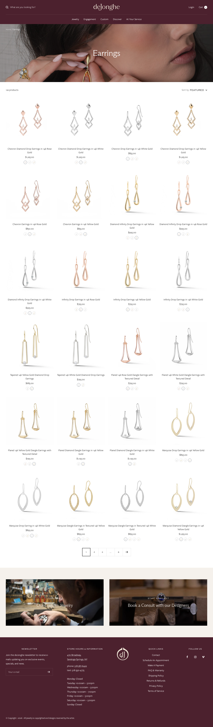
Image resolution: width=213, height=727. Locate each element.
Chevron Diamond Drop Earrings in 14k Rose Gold (30, 150)
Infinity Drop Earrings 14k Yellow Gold (132, 299)
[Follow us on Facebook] (187, 657)
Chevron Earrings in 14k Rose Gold (30, 224)
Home (8, 29)
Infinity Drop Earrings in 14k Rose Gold (81, 299)
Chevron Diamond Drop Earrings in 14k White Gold (80, 150)
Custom (104, 19)
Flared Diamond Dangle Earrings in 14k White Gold (132, 452)
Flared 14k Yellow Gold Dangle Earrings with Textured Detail (29, 452)
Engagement (90, 19)
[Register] (49, 672)
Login (191, 7)
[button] (25, 162)
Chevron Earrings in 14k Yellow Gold (81, 224)
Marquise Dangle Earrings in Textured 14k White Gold (132, 527)
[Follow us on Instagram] (195, 657)
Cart (202, 7)
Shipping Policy (156, 675)
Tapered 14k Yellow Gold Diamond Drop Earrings (29, 376)
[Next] (127, 552)
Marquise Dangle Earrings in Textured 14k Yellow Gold (81, 527)
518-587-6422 (80, 666)
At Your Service (134, 19)
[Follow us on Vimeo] (203, 657)
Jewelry (75, 19)
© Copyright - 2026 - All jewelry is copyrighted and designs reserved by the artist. (40, 718)
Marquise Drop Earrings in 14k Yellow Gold (183, 450)
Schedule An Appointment (156, 660)
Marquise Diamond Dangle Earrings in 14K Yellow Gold (183, 527)
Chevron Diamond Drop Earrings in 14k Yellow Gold (183, 150)
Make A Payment (156, 665)
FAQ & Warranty (156, 670)
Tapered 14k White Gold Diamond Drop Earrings (81, 375)
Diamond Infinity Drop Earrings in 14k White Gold (29, 301)
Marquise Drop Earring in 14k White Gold (29, 525)
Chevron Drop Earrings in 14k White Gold (132, 148)
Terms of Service (156, 691)
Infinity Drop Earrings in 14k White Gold (183, 299)
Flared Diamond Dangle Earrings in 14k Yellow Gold (80, 452)
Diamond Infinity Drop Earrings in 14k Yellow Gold (132, 226)
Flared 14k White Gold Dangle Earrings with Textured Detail (183, 376)
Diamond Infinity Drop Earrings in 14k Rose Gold (183, 224)
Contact (156, 655)
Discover (117, 19)
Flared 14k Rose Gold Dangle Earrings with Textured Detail (132, 376)
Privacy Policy (156, 686)
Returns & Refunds (156, 680)
